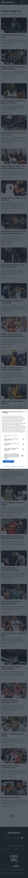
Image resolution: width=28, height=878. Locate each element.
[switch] (23, 439)
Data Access (14, 466)
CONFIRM (8, 461)
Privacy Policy (22, 466)
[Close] (25, 411)
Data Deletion (6, 466)
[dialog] (14, 439)
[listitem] (14, 436)
